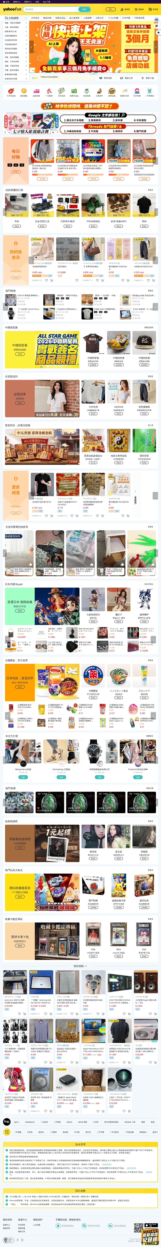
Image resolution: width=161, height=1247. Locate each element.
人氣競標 (88, 17)
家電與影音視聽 (11, 74)
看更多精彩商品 (135, 498)
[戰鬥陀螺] (145, 129)
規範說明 (107, 1164)
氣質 (152, 1122)
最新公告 (21, 1231)
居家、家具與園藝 (12, 57)
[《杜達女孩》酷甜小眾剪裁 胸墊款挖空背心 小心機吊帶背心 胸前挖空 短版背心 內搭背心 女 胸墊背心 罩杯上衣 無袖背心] (150, 745)
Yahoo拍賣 (12, 9)
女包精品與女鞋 (11, 40)
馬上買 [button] (93, 462)
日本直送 (35, 17)
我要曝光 (16, 172)
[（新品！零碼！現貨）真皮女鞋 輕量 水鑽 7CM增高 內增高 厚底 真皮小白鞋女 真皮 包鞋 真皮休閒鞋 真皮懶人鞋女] (35, 757)
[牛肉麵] (93, 129)
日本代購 (126, 17)
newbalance (30, 1122)
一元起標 (44, 1122)
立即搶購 (42, 179)
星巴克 (88, 1132)
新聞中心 (6, 1225)
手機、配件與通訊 (12, 70)
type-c (16, 1122)
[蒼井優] (119, 117)
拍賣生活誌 (60, 17)
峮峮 (143, 1122)
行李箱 (29, 1132)
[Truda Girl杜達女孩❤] (138, 763)
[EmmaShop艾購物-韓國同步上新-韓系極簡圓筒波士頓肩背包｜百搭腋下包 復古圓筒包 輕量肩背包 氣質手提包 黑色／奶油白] (73, 757)
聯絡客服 (21, 1228)
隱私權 (138, 1241)
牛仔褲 (76, 1132)
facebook (17, 1240)
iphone (69, 1122)
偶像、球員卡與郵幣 (13, 23)
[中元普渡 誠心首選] (93, 47)
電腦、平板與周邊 (12, 66)
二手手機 (100, 1132)
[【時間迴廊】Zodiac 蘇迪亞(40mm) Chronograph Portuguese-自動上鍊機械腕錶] (112, 745)
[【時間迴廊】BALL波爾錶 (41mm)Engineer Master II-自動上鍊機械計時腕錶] (112, 757)
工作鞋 (95, 1122)
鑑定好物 (47, 17)
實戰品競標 (148, 327)
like (46, 280)
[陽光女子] (67, 117)
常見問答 (21, 1225)
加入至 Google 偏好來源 (156, 26)
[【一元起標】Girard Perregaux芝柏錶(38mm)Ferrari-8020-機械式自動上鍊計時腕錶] (93, 751)
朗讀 (156, 19)
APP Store (151, 1225)
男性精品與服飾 (11, 48)
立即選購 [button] (93, 907)
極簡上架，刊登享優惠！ (50, 78)
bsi (8, 1240)
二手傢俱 (57, 1122)
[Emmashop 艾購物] (61, 763)
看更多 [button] (20, 403)
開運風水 (143, 1132)
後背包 (41, 1132)
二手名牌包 (114, 1132)
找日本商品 (148, 584)
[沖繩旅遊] (67, 129)
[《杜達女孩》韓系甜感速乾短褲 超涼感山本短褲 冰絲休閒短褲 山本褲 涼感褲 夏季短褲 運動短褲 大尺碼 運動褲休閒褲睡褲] (132, 751)
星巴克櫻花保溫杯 (111, 1122)
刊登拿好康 (139, 17)
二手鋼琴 (53, 1132)
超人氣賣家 (74, 17)
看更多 (150, 190)
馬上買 (150, 425)
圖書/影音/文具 (11, 31)
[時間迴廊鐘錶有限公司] (99, 763)
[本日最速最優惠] (150, 1237)
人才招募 (36, 1225)
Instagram (22, 1240)
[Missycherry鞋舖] (23, 763)
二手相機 (17, 1132)
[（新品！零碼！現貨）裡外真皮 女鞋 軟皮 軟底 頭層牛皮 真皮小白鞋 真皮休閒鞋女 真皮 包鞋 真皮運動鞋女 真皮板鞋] (17, 751)
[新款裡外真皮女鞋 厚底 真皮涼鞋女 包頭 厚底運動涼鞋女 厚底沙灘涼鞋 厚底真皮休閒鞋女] (35, 745)
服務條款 (131, 1241)
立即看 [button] (20, 354)
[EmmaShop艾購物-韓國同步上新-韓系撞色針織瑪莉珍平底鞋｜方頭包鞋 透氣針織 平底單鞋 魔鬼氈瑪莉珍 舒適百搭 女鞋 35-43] (55, 751)
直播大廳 (149, 788)
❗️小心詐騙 (113, 17)
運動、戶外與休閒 (12, 61)
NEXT (156, 212)
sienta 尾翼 (82, 1122)
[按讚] (31, 564)
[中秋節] (145, 117)
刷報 (6, 1122)
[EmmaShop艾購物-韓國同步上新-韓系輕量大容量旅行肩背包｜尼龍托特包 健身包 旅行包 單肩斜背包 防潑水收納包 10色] (73, 745)
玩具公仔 (100, 17)
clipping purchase (51, 280)
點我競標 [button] (93, 365)
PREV (5, 212)
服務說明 (6, 1228)
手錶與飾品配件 (11, 44)
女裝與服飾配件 (11, 35)
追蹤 (23, 777)
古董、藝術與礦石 (12, 27)
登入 (110, 9)
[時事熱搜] (80, 106)
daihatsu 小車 (130, 1122)
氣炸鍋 (65, 1132)
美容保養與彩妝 (11, 53)
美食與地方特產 (11, 78)
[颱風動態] (93, 117)
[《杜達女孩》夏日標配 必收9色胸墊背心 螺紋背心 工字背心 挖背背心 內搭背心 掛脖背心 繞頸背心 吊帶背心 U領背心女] (150, 757)
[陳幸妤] (119, 129)
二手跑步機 (129, 1132)
